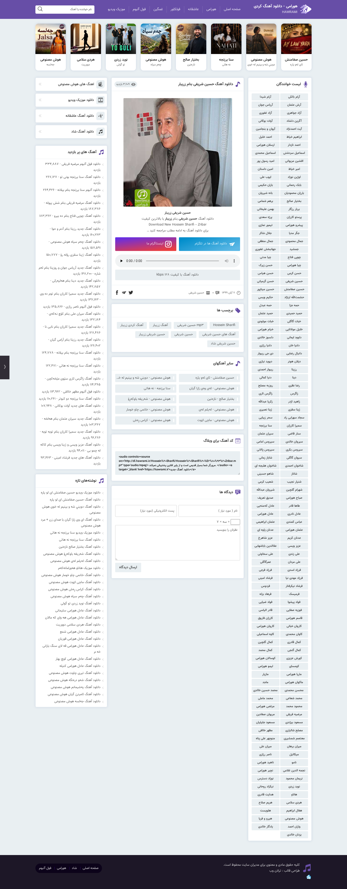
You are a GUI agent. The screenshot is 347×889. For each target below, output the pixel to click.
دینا (294, 377)
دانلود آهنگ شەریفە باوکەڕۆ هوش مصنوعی (72, 554)
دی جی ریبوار (265, 353)
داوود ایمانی (294, 337)
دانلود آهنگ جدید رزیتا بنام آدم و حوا (76, 229)
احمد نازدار (294, 145)
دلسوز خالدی (265, 337)
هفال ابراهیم (294, 810)
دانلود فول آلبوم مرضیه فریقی (81, 164)
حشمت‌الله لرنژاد (294, 297)
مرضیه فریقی (294, 714)
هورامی (211, 9)
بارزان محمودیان (294, 193)
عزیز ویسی (294, 546)
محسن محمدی (294, 690)
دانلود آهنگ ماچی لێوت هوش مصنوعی (75, 582)
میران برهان (294, 746)
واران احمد (294, 826)
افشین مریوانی (294, 161)
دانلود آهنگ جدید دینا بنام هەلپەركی (76, 281)
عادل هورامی (265, 514)
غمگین (158, 9)
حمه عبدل (265, 305)
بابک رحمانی (294, 185)
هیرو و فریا (265, 818)
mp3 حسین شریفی (190, 325)
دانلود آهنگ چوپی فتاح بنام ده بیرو (77, 216)
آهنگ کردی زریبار (131, 325)
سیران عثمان (265, 433)
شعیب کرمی (265, 482)
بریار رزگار (294, 209)
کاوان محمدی (294, 634)
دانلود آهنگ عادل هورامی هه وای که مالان (73, 617)
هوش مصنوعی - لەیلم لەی (216, 409)
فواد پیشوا (294, 602)
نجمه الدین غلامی (294, 770)
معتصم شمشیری (294, 738)
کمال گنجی (294, 650)
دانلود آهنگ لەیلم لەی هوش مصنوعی (75, 561)
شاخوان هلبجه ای (265, 465)
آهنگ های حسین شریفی (218, 334)
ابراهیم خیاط (294, 137)
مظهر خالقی (265, 730)
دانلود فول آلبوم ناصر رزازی (83, 306)
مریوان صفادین (265, 714)
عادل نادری (294, 514)
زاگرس (294, 393)
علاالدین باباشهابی (265, 546)
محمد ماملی (265, 698)
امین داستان (265, 169)
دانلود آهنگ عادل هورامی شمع (80, 631)
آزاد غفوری (265, 113)
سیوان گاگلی (294, 457)
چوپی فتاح (294, 257)
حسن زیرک (265, 265)
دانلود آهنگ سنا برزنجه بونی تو (80, 177)
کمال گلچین (265, 642)
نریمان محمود (294, 778)
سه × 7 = (224, 522)
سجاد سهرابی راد (294, 417)
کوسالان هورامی (265, 658)
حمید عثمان (265, 313)
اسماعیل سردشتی (294, 153)
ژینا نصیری (265, 409)
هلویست (265, 810)
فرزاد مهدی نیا (294, 578)
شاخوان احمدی (294, 465)
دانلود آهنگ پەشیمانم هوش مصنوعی (76, 687)
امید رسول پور (265, 161)
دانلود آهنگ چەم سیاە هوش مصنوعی (76, 242)
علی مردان (294, 562)
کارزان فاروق (265, 618)
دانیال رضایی (294, 353)
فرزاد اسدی (294, 570)
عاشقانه (193, 9)
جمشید (294, 249)
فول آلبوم (139, 9)
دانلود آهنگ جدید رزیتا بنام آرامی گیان (75, 339)
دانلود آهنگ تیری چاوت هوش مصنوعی (75, 673)
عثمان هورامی (294, 530)
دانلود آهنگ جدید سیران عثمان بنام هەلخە (72, 419)
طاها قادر (294, 506)
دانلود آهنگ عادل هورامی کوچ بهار (78, 659)
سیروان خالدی (294, 441)
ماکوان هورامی (294, 682)
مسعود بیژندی (294, 722)
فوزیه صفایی (294, 610)
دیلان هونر (294, 361)
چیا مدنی (265, 257)
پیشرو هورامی (294, 225)
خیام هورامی (265, 329)
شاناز (294, 474)
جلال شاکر (265, 233)
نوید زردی (294, 786)
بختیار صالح (294, 201)
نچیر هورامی (265, 770)
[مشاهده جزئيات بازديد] (309, 878)
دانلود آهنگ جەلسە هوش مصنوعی (77, 701)
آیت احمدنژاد (294, 129)
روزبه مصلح (265, 385)
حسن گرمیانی (265, 281)
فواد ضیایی (265, 602)
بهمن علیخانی (265, 209)
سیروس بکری (294, 449)
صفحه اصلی (232, 9)
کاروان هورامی (265, 626)
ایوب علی (265, 177)
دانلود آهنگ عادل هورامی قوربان (79, 639)
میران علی (265, 746)
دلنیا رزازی (265, 345)
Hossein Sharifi (224, 325)
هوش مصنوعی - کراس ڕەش (151, 420)
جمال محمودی (294, 241)
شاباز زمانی (265, 457)
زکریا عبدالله (265, 401)
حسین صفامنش (294, 289)
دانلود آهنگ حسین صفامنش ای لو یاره (75, 499)
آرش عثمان (294, 105)
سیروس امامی (265, 441)
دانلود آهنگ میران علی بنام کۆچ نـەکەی (75, 314)
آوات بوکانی (265, 121)
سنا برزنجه (265, 425)
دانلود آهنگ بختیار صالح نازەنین (80, 547)
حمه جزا (294, 305)
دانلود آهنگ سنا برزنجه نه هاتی (80, 365)
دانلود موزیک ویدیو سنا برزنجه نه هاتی (75, 532)
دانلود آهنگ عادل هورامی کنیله (80, 666)
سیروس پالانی (265, 449)
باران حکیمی (265, 185)
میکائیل (294, 754)
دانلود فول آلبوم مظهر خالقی (82, 391)
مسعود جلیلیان (265, 722)
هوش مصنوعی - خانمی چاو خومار (148, 409)
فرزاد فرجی (265, 570)
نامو (294, 762)
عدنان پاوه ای (265, 530)
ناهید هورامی (265, 762)
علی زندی (294, 554)
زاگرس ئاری (265, 393)
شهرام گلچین (294, 490)
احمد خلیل (265, 137)
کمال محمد (265, 650)
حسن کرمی (294, 273)
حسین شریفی (294, 281)
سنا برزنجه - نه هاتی (157, 388)
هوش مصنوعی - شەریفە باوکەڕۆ (149, 399)
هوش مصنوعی (294, 818)
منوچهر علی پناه (265, 738)
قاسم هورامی (294, 618)
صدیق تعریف (265, 498)
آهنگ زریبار (160, 325)
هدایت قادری (266, 794)
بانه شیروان (265, 193)
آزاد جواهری (294, 113)
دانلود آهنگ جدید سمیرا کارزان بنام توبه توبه (71, 431)
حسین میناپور (265, 289)
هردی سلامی (294, 802)
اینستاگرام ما (155, 243)
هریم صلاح (265, 802)
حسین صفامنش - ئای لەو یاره (214, 377)
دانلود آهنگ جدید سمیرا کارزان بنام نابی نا (73, 327)
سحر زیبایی (265, 417)
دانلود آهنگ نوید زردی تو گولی (81, 603)
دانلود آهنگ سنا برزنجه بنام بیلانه (78, 352)
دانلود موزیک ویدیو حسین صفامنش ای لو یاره (71, 492)
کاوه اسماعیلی (265, 634)
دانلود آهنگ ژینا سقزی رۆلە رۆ (80, 255)
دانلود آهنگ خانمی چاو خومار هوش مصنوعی (71, 575)
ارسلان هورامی (266, 145)
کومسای (294, 666)
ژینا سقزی (294, 409)
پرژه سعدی (265, 217)
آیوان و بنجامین (265, 129)
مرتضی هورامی (265, 706)
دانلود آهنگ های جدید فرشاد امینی (77, 457)
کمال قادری (294, 642)
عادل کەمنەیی (265, 506)
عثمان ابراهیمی (265, 522)
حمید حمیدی (294, 313)
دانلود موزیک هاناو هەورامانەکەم (79, 568)
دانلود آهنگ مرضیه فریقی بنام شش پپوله (73, 203)
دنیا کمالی (265, 377)
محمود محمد (294, 706)
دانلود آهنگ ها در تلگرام (211, 243)
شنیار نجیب (294, 482)
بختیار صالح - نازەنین (220, 399)
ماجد (265, 682)
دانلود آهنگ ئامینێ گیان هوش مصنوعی (74, 694)
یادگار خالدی (265, 826)
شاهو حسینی (265, 474)
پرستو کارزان (294, 217)
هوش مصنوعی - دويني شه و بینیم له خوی (142, 377)
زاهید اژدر (294, 401)
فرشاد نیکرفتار (294, 586)
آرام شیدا (265, 97)
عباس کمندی (294, 522)
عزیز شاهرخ (265, 538)
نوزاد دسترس (266, 778)
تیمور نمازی (265, 225)
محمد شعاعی (294, 698)
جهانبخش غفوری (265, 249)
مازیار (265, 674)
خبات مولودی (266, 321)
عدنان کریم (294, 538)
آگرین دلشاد (294, 121)
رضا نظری (294, 385)
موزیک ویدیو (116, 9)
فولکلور (175, 9)
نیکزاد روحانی (266, 786)
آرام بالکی (294, 97)
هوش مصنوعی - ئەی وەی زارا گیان (211, 388)
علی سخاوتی (265, 554)
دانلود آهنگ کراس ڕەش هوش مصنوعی (74, 589)
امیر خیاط (294, 169)
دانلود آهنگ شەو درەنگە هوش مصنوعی (74, 680)
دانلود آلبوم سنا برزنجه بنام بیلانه (79, 190)
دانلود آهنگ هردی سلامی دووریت (78, 624)
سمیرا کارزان (294, 425)
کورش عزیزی (294, 658)
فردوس (265, 586)
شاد (74, 868)
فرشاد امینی (265, 578)
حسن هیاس (265, 273)
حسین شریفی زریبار (152, 334)
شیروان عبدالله (266, 490)
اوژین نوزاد (294, 177)
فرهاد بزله (265, 594)
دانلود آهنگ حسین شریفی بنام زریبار (205, 84)
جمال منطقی (265, 241)
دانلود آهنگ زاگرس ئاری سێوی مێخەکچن (74, 378)
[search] (40, 9)
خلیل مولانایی (294, 329)
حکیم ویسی (265, 297)
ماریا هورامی (294, 674)
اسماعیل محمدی (265, 153)
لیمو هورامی (265, 666)
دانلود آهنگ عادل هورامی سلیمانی (78, 610)
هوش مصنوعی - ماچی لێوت (215, 420)
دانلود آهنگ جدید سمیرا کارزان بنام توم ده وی (70, 293)
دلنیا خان (294, 345)
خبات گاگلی (294, 321)
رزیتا (294, 369)
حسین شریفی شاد (223, 343)
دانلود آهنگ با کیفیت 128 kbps (178, 274)
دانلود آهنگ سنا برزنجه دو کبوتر (79, 398)
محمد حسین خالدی (265, 690)
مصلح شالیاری (294, 730)
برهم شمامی (265, 201)
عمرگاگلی (265, 562)
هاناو (294, 794)
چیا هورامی (294, 265)
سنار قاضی (294, 433)
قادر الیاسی (265, 610)
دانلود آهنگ (194, 230)
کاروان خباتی (294, 626)
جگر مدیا (294, 233)
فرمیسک (294, 594)
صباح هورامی (294, 498)
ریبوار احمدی (265, 369)
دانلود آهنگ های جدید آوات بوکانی (78, 406)
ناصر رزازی (265, 754)
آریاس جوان (265, 105)
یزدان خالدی (294, 834)
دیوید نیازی (265, 361)
